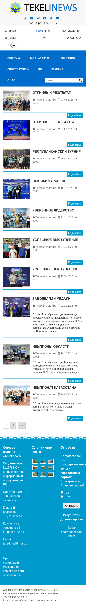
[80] (35, 461)
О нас (11, 80)
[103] (43, 467)
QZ (38, 23)
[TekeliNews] (43, 7)
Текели (39, 30)
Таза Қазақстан (40, 58)
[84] (51, 474)
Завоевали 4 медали (52, 298)
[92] (35, 467)
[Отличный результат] (16, 101)
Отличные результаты (53, 122)
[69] (51, 461)
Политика (14, 58)
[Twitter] (50, 18)
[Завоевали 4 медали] (16, 307)
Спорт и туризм (18, 69)
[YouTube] (57, 18)
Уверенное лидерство (53, 210)
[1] (51, 467)
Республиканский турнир (57, 151)
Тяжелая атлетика (45, 99)
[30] (35, 474)
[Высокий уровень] (16, 189)
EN (54, 23)
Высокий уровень (50, 181)
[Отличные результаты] (16, 130)
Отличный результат (52, 92)
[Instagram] (25, 18)
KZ (31, 23)
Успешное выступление (55, 240)
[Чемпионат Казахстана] (16, 396)
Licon (53, 600)
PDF (40, 69)
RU (46, 23)
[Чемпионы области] (16, 354)
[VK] (38, 18)
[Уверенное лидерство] (16, 218)
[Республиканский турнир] (16, 159)
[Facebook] (31, 18)
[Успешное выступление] (16, 248)
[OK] (44, 18)
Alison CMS (37, 590)
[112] (43, 474)
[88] (43, 461)
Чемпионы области (51, 346)
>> (21, 425)
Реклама (57, 69)
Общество (67, 58)
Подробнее (74, 115)
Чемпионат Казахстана (54, 387)
